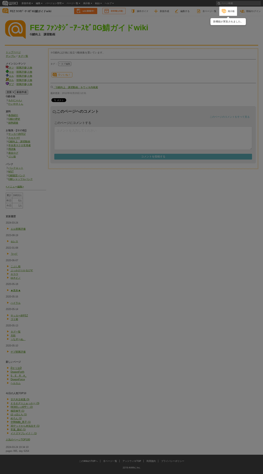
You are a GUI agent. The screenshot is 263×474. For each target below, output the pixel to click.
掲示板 (231, 11)
